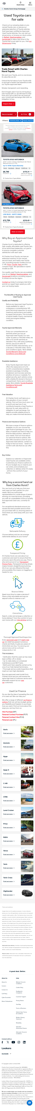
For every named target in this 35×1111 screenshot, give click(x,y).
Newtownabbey (15, 37)
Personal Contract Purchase (12, 714)
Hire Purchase (7, 712)
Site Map (18, 1004)
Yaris (20, 264)
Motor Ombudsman (7, 1001)
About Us (4, 982)
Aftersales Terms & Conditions (21, 1032)
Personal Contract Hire (10, 717)
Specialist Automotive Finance (21, 1027)
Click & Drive (21, 620)
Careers (4, 986)
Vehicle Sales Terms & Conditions (21, 1012)
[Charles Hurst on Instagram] (18, 1042)
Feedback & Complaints (19, 992)
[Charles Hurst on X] (7, 1042)
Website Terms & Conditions (20, 982)
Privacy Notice (20, 1000)
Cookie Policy (19, 987)
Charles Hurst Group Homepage (14, 9)
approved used (12, 640)
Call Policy (4, 993)
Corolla (14, 264)
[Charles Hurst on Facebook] (2, 1042)
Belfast (6, 37)
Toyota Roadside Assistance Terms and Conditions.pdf (19, 385)
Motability (18, 1023)
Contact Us (5, 990)
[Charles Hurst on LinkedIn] (24, 1042)
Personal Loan (7, 720)
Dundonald (6, 39)
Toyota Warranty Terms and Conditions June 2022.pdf (16, 353)
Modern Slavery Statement (20, 1018)
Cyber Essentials (6, 997)
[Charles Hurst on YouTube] (13, 1042)
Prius (9, 264)
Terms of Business (21, 1008)
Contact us (6, 282)
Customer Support (21, 996)
